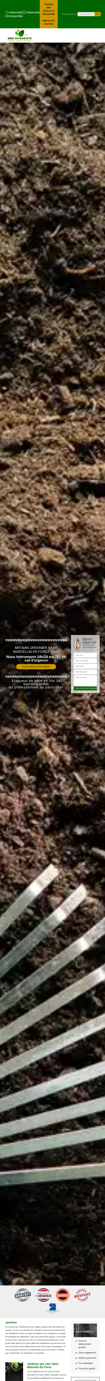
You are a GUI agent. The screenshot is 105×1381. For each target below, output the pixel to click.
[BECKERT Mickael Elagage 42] (19, 35)
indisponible (14, 12)
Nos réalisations (36, 666)
